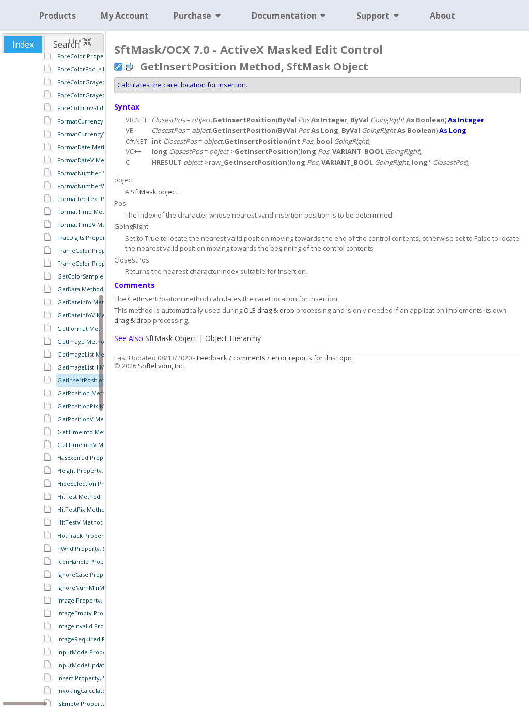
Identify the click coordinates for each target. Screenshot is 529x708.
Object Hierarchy (233, 338)
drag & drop (132, 320)
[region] (52, 379)
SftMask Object (171, 338)
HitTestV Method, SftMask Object (102, 522)
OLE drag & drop (269, 310)
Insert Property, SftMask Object (100, 678)
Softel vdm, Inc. (161, 366)
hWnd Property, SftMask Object (100, 548)
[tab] (23, 44)
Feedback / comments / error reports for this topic (274, 357)
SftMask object (154, 191)
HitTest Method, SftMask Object (101, 496)
